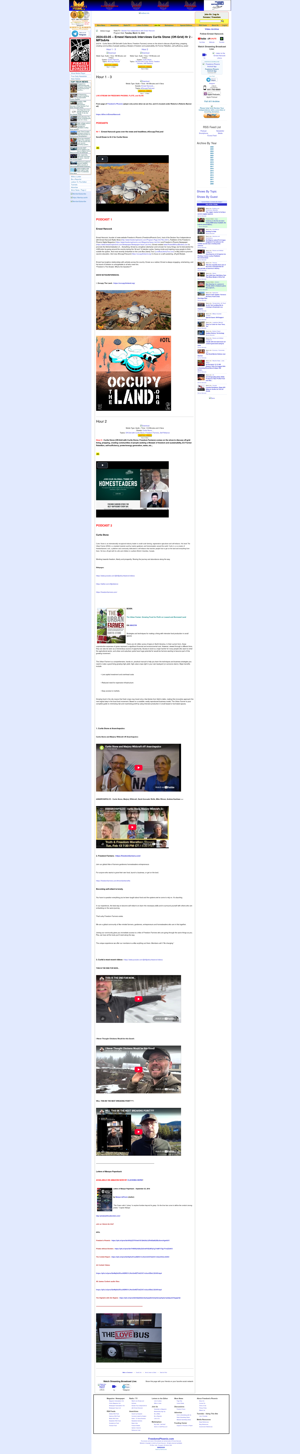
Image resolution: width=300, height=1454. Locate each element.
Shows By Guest (207, 197)
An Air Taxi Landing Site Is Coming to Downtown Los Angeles (210, 307)
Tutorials (74, 184)
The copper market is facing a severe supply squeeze (212, 213)
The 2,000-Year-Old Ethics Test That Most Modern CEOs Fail (216, 276)
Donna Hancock (202, 216)
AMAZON (133, 625)
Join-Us (208, 14)
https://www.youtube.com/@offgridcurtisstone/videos (115, 576)
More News (101, 25)
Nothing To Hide (211, 231)
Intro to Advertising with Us (184, 1415)
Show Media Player (78, 73)
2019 (212, 162)
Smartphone (203, 133)
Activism (217, 282)
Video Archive (212, 29)
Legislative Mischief (217, 322)
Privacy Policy (203, 1408)
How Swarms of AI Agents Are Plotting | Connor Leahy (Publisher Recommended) (212, 256)
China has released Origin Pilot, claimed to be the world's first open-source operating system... (83, 141)
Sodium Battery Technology (215, 333)
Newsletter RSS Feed (115, 1421)
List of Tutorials (203, 1416)
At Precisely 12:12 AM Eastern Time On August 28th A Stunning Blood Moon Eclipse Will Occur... (211, 367)
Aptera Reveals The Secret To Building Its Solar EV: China (83, 118)
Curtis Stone (147, 59)
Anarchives (115, 25)
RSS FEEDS (75, 79)
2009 (212, 184)
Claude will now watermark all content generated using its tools (211, 343)
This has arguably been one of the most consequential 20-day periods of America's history (212, 266)
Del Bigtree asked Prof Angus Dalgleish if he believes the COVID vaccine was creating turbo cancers (212, 243)
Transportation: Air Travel (219, 303)
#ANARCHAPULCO (103, 799)
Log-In (216, 14)
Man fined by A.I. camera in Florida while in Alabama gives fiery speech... (216, 286)
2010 (212, 182)
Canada (214, 385)
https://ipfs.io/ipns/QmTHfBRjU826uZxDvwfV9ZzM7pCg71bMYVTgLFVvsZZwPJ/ (144, 1249)
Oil (213, 375)
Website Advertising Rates (184, 1420)
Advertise (74, 187)
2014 (212, 173)
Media (220, 133)
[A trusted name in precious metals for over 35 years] (80, 27)
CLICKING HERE (135, 1180)
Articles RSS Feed (114, 1414)
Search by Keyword (137, 1414)
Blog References (203, 1424)
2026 (212, 147)
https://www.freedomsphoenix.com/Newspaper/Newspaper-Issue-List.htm (124, 244)
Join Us (157, 25)
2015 (212, 171)
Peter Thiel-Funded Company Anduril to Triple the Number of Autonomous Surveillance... (80, 133)
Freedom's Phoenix (115, 104)
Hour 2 (145, 49)
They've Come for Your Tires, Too (215, 325)
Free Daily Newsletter (79, 76)
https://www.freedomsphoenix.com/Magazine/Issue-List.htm (138, 242)
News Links (135, 1423)
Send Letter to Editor (150, 1372)
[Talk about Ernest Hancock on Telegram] (126, 1387)
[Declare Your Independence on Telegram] (80, 33)
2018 (212, 164)
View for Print (163, 1372)
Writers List (202, 1410)
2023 (212, 153)
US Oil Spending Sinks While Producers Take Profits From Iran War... (215, 378)
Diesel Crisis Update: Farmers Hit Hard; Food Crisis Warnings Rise (212, 296)
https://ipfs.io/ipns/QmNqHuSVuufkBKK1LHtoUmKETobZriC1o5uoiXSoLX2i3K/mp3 (129, 1289)
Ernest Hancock (113, 59)
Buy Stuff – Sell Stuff (159, 1424)
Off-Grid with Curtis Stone (144, 61)
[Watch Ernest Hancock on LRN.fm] (102, 1386)
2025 (212, 149)
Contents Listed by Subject (139, 1416)
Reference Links (136, 1430)
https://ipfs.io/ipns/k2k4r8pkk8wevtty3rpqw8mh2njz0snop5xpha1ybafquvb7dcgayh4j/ (150, 1298)
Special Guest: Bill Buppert (215, 317)
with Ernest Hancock (137, 1408)
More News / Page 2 (78, 190)
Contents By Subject (216, 202)
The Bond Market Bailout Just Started (211, 355)
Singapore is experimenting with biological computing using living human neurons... (83, 87)
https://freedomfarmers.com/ (106, 592)
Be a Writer (157, 1414)
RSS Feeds (203, 25)
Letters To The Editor (79, 182)
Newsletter (220, 131)
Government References (205, 1427)
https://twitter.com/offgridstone (107, 584)
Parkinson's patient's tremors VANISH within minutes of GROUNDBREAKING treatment (80, 164)
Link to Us (156, 1418)
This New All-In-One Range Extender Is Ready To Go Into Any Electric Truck (80, 112)
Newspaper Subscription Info (117, 1405)
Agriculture (215, 293)
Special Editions (186, 25)
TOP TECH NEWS (79, 81)
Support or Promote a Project (185, 1425)
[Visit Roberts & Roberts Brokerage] (80, 15)
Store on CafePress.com (160, 1427)
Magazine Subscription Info (116, 1401)
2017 (212, 166)
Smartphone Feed (114, 1423)
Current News (206, 202)
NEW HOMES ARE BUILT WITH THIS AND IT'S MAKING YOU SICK (79, 171)
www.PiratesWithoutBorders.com (176, 244)
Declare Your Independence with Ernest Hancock (138, 31)
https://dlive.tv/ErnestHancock (108, 114)
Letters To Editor (143, 25)
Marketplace (169, 25)
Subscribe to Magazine (160, 1409)
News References (204, 1422)
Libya (216, 219)
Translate (216, 17)
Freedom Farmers (152, 432)
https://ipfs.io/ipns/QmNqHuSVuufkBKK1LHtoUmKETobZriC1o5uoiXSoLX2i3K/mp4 (129, 1273)
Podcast (203, 131)
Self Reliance (148, 63)
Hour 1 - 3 (111, 49)
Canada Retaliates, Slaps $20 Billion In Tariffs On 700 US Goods (215, 389)
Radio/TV (127, 25)
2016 (212, 168)
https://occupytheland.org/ (141, 254)
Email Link (138, 1372)
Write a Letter (76, 176)
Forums (206, 17)
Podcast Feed (113, 1425)
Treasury (214, 263)
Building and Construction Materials (212, 209)
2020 (212, 160)
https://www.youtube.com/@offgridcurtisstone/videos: (143, 959)
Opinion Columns (136, 1428)
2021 (212, 158)
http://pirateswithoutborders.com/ (108, 1216)
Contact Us (202, 1403)
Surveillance (215, 229)
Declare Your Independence (139, 1405)
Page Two (179, 1401)
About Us (215, 25)
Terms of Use (202, 1405)
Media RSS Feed (113, 1418)
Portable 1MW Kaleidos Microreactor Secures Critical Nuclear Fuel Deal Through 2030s (79, 104)
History (214, 273)
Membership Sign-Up (159, 1411)
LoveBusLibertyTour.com (164, 251)
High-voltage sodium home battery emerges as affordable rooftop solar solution (80, 126)
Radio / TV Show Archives (139, 1418)
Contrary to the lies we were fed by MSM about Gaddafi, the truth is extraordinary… (212, 222)
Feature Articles (136, 1425)
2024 (212, 151)
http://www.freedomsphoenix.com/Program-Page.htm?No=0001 (145, 240)
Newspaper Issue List (115, 1408)
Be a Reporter (76, 179)
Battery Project (216, 331)
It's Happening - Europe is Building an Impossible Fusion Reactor (79, 96)
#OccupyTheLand (114, 61)
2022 (212, 155)
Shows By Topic (207, 191)
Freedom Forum (181, 1409)
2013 (212, 175)
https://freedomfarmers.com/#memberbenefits (113, 880)
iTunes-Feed (212, 135)
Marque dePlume (121, 1197)
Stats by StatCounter (161, 1449)
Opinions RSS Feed (114, 1416)
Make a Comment (127, 1372)
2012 (212, 177)
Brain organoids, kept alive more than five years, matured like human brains (80, 157)
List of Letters (157, 1401)
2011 (212, 179)
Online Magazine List (114, 1403)
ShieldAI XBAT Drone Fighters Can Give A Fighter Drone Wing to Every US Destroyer (80, 150)
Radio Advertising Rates (183, 1417)
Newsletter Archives (137, 1421)
